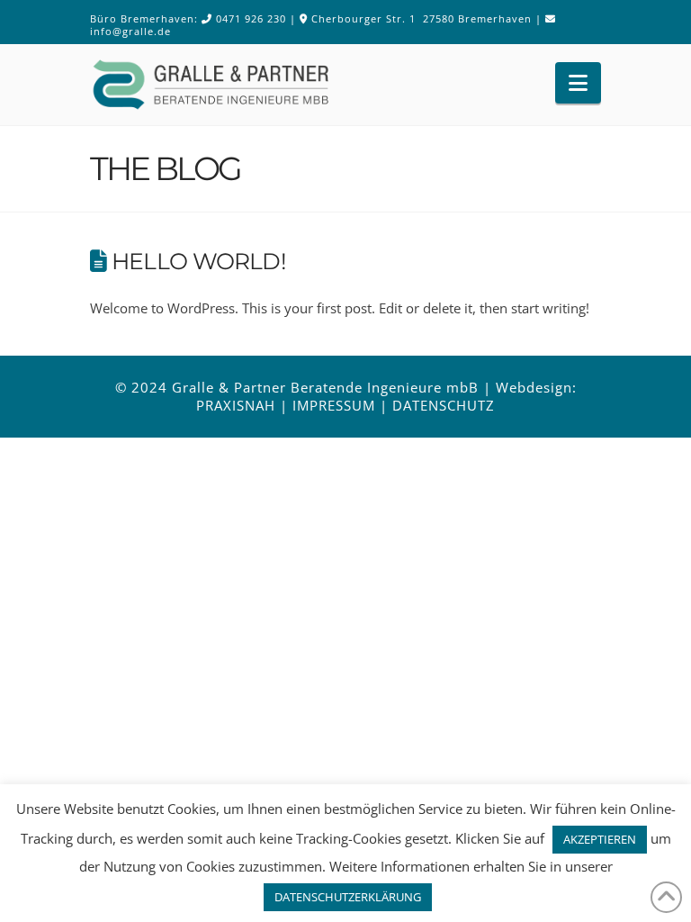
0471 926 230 (251, 18)
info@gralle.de (130, 31)
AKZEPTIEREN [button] (599, 839)
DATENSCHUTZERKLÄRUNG (347, 897)
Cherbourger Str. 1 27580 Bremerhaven (421, 18)
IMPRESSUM (333, 405)
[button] (578, 83)
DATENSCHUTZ (443, 405)
